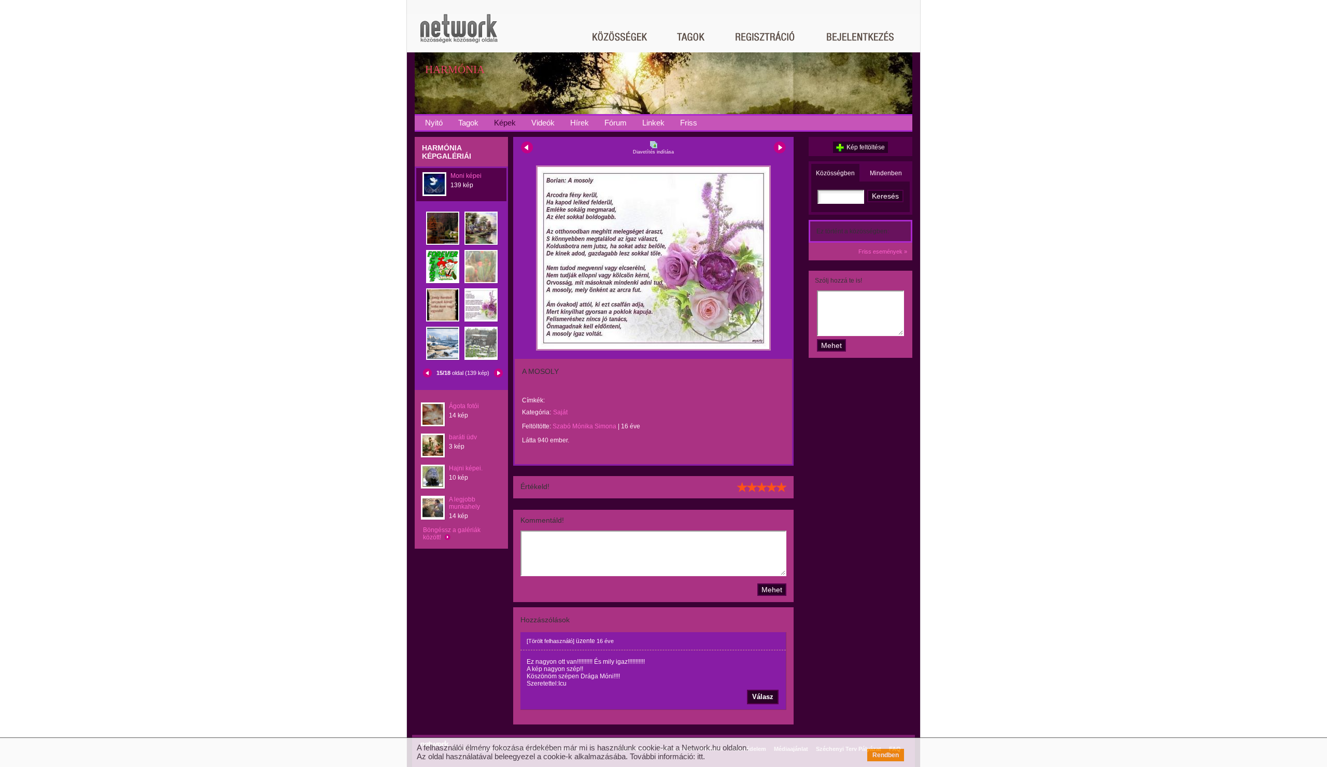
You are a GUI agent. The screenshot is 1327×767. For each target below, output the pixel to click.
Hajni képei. (466, 468)
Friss (688, 122)
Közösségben (835, 173)
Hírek (579, 122)
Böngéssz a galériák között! (452, 533)
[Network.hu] (458, 33)
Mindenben (886, 173)
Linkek (653, 122)
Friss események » (882, 251)
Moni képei (466, 175)
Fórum (615, 122)
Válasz (762, 697)
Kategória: (536, 412)
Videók (543, 122)
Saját (560, 412)
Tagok (468, 122)
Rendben (885, 755)
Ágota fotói (464, 406)
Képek (505, 122)
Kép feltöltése (865, 147)
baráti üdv (463, 437)
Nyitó (434, 122)
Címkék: (533, 400)
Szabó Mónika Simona (584, 426)
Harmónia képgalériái (446, 152)
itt (700, 756)
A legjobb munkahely (464, 503)
